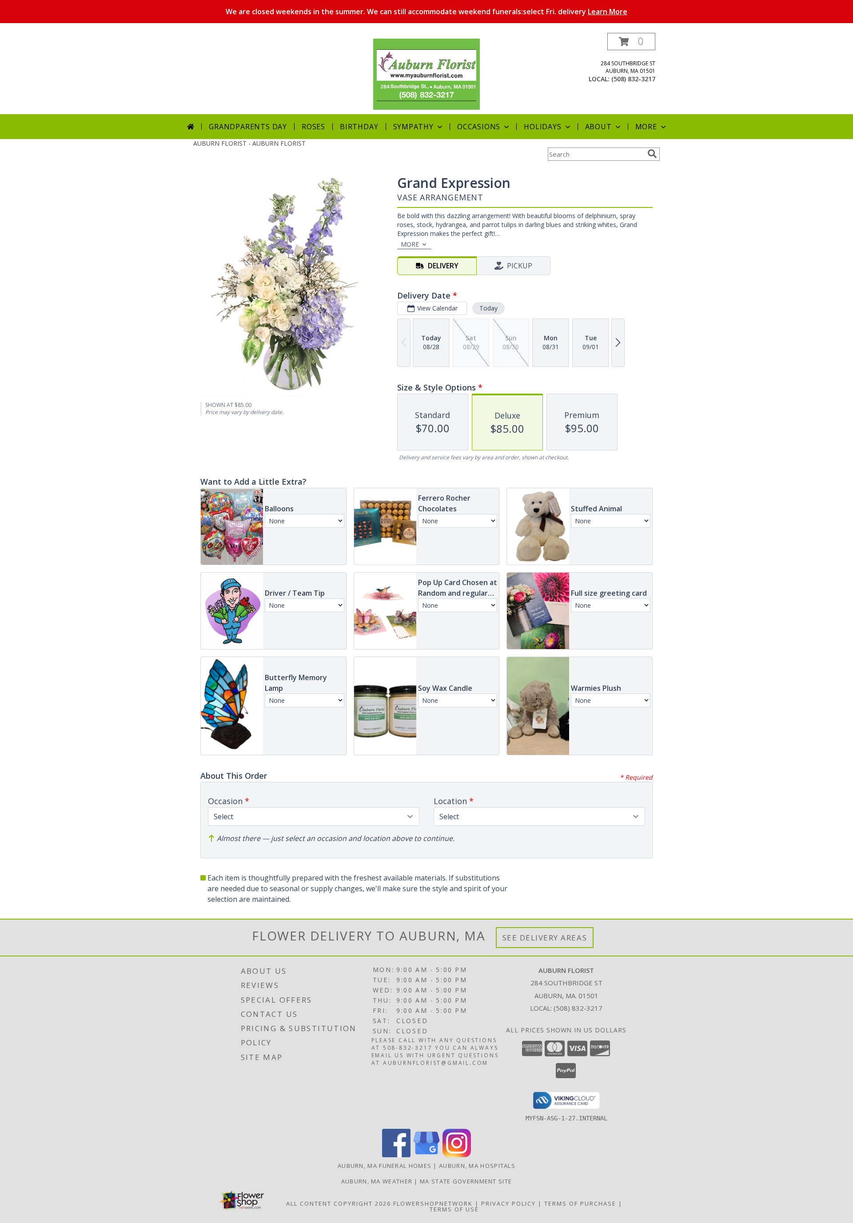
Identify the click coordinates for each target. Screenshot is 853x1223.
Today (488, 308)
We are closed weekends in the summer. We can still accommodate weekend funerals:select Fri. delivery (426, 11)
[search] (652, 154)
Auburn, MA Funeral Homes (384, 1166)
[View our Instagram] (456, 1155)
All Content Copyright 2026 (338, 1203)
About (598, 126)
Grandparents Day (248, 126)
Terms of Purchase (580, 1203)
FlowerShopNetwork (433, 1203)
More (646, 126)
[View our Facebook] (396, 1155)
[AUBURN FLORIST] (426, 73)
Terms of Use (454, 1209)
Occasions (478, 126)
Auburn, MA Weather (376, 1181)
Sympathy (413, 126)
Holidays (542, 126)
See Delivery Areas (544, 937)
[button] (631, 41)
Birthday (359, 126)
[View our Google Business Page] (426, 1155)
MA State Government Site (466, 1181)
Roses (313, 126)
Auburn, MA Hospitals (477, 1166)
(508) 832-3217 (633, 79)
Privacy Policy (508, 1203)
